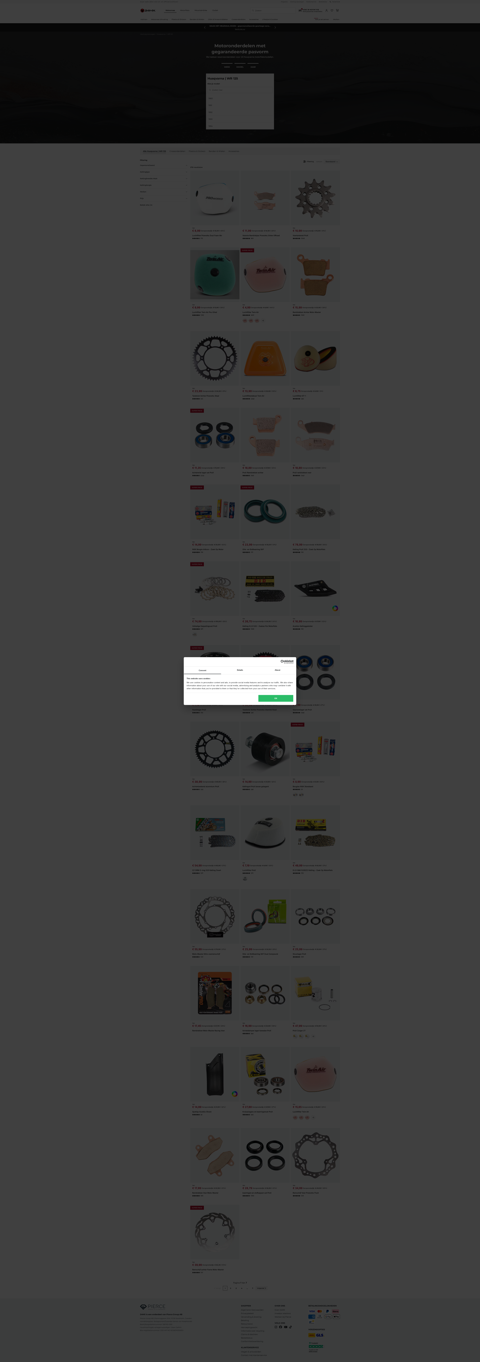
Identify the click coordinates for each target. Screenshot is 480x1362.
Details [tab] (240, 670)
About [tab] (277, 670)
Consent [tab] (202, 670)
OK (275, 698)
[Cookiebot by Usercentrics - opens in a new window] (283, 662)
